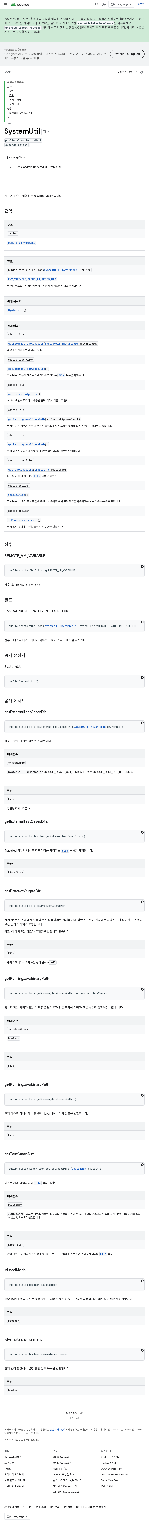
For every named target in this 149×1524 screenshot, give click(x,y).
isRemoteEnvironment (23, 520)
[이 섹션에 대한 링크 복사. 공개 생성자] (29, 656)
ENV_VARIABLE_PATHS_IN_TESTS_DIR (32, 279)
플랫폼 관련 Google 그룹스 (67, 1480)
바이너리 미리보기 (14, 1474)
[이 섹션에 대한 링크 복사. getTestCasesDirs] (38, 1154)
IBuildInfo (42, 469)
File (61, 375)
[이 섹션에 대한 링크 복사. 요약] (16, 211)
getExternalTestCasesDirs (26, 368)
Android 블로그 (61, 1468)
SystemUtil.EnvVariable (60, 270)
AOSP (7, 72)
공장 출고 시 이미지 (14, 1480)
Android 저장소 (12, 1457)
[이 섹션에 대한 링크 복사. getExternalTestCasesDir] (49, 712)
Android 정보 (11, 1507)
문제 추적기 (107, 1486)
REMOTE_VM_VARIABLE (21, 242)
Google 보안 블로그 (63, 1474)
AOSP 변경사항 (14, 32)
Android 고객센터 (110, 1457)
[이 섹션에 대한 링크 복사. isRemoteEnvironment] (45, 1340)
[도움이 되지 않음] (142, 72)
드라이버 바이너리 (14, 1486)
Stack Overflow (110, 1480)
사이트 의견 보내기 (95, 1507)
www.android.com (111, 1468)
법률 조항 (41, 1507)
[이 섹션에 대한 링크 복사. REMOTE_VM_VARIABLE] (48, 556)
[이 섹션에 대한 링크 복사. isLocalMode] (29, 1270)
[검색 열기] (97, 4)
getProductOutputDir (22, 394)
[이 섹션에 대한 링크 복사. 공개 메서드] (29, 701)
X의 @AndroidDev (63, 1463)
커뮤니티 (27, 1507)
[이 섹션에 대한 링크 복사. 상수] (16, 545)
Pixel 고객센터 (108, 1463)
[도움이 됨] (136, 72)
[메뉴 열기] (5, 4)
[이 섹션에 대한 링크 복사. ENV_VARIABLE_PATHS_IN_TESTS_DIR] (71, 611)
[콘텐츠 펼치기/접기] (26, 82)
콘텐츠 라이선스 (57, 1429)
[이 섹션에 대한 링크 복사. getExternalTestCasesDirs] (51, 822)
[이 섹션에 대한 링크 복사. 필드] (16, 600)
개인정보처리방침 (72, 1507)
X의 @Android (61, 1457)
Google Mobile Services (114, 1474)
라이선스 (54, 1507)
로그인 (141, 4)
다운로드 (9, 1468)
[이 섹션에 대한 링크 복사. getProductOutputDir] (44, 891)
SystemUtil (15, 310)
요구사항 (9, 1463)
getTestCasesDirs (20, 469)
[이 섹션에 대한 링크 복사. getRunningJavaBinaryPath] (52, 979)
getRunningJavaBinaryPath (26, 419)
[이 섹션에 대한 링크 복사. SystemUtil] (25, 667)
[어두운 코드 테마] (142, 566)
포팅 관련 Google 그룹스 (66, 1492)
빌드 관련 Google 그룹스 (66, 1486)
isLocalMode (16, 495)
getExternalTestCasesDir (25, 343)
